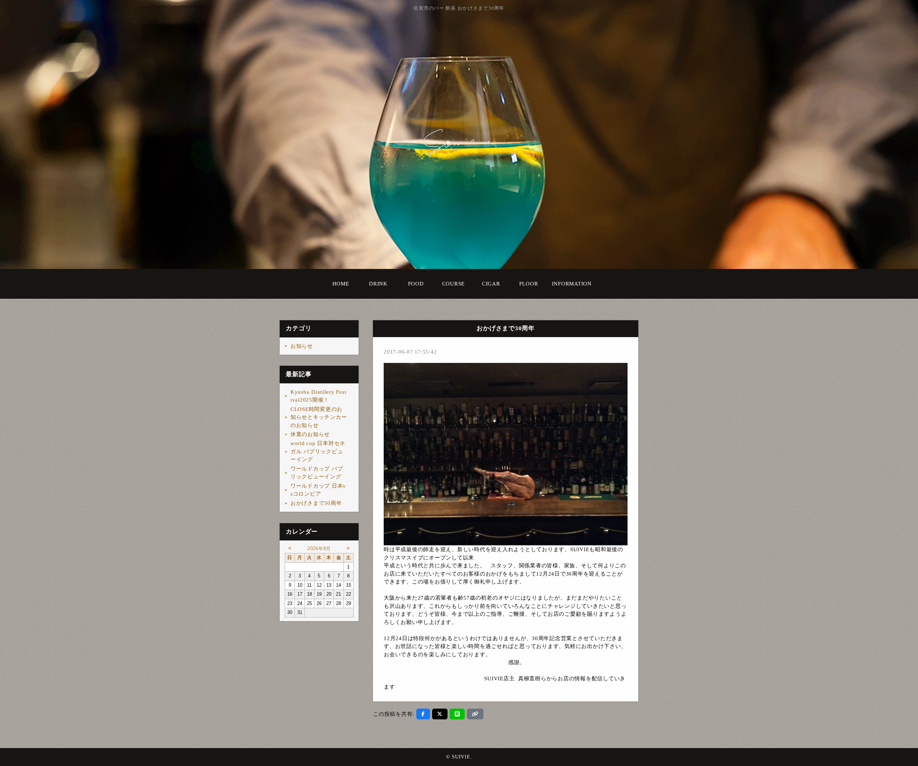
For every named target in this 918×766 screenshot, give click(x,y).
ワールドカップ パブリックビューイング (316, 473)
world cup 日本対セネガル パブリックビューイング (317, 451)
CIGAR (491, 284)
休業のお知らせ (310, 434)
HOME (340, 284)
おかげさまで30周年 (316, 503)
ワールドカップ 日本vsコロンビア (318, 490)
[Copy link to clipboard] (475, 714)
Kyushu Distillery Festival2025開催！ (318, 396)
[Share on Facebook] (423, 714)
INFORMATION (572, 284)
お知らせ (301, 346)
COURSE (453, 284)
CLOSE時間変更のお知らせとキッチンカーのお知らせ (318, 417)
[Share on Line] (457, 714)
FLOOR (528, 284)
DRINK (378, 284)
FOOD (416, 284)
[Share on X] (440, 714)
